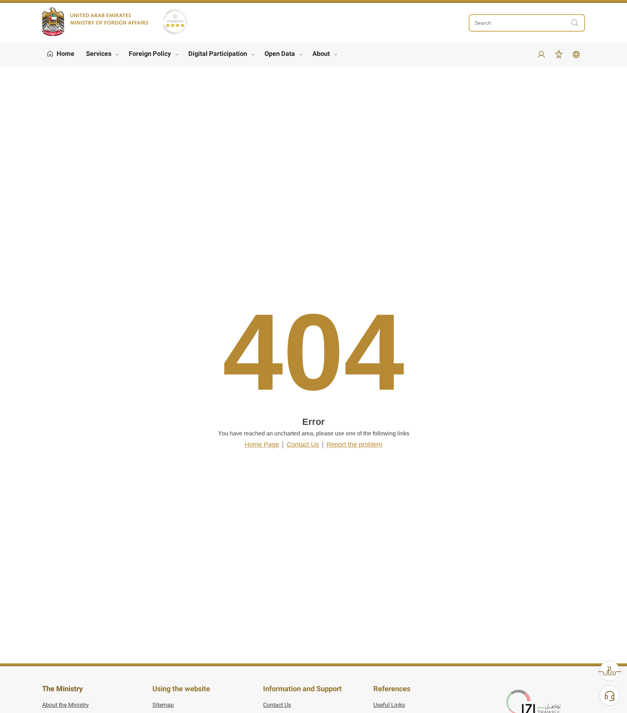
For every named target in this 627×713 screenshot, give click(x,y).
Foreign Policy (150, 53)
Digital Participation (217, 53)
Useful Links (389, 704)
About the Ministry (65, 704)
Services (98, 53)
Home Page (262, 444)
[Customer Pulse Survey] (609, 671)
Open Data (280, 53)
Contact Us (303, 444)
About (321, 53)
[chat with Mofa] (609, 695)
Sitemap (163, 704)
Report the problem (354, 444)
